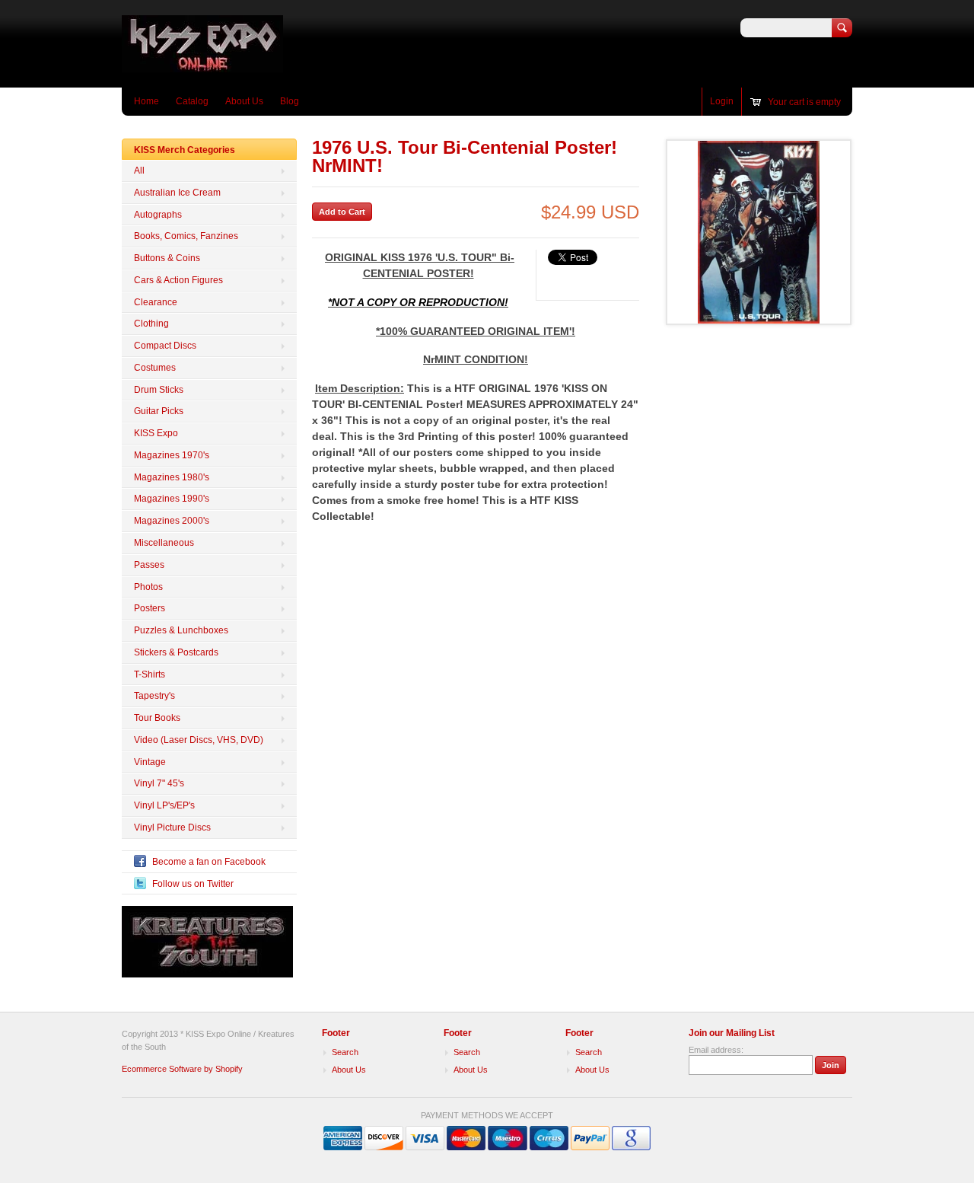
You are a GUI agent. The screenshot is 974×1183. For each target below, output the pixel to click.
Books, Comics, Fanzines (186, 236)
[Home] (202, 65)
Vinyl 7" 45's (159, 783)
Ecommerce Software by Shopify (182, 1068)
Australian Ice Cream (177, 192)
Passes (149, 565)
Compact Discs (165, 345)
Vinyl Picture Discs (172, 827)
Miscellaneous (164, 542)
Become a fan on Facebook (209, 861)
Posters (149, 608)
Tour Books (157, 718)
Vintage (150, 762)
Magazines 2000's (171, 520)
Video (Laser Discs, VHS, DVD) (198, 740)
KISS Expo (156, 433)
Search (345, 1052)
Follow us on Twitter (193, 883)
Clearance (155, 302)
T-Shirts (149, 674)
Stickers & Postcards (176, 652)
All (139, 170)
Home (146, 101)
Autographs (158, 214)
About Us (244, 101)
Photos (148, 587)
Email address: (716, 1049)
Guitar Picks (158, 411)
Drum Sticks (158, 389)
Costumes (155, 367)
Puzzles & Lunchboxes (181, 630)
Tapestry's (154, 695)
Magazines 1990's (171, 498)
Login (722, 101)
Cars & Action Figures (178, 280)
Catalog (192, 101)
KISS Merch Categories (184, 150)
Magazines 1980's (171, 477)
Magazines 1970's (171, 455)
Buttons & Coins (167, 258)
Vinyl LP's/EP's (164, 805)
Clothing (151, 323)
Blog (289, 101)
